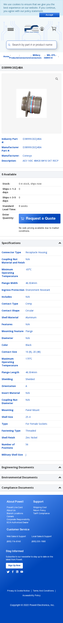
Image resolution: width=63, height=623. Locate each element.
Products (13, 58)
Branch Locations (15, 514)
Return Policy (39, 511)
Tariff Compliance (41, 514)
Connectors (24, 58)
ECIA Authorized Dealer (17, 523)
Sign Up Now (14, 566)
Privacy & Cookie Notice (18, 591)
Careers (10, 517)
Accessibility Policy (31, 596)
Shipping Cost (40, 508)
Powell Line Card (15, 508)
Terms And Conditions (43, 591)
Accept (49, 14)
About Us (11, 511)
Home (6, 57)
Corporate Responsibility (18, 520)
